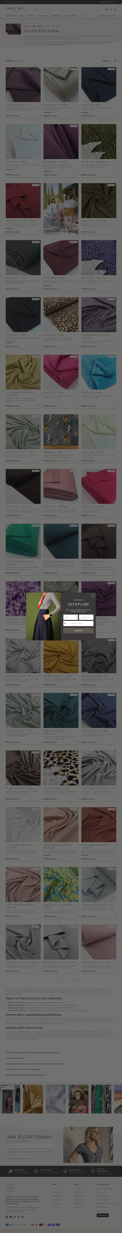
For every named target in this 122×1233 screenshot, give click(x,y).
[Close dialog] (93, 595)
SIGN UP (78, 631)
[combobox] (67, 623)
